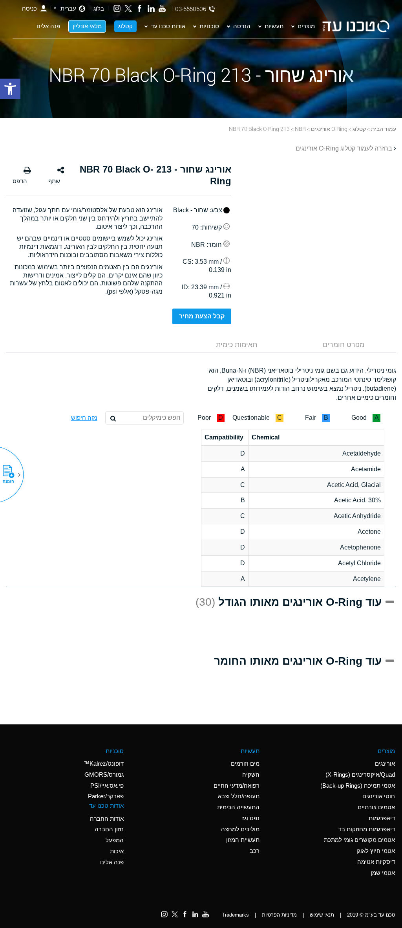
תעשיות (274, 26)
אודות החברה (107, 818)
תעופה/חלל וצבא (238, 796)
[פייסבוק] (139, 8)
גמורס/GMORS (104, 774)
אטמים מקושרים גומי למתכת (359, 839)
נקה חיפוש (84, 417)
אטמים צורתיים (376, 807)
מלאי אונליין (87, 26)
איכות (117, 851)
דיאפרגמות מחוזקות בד (366, 829)
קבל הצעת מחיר (202, 316)
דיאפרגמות (382, 818)
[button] (11, 474)
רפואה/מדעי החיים (236, 785)
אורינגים (385, 763)
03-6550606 (190, 9)
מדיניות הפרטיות (279, 915)
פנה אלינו (48, 26)
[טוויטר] (128, 8)
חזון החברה (109, 829)
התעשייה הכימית (238, 807)
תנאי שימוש (322, 915)
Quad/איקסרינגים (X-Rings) (360, 774)
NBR (300, 128)
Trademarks (235, 915)
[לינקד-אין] (151, 8)
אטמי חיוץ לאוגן (375, 850)
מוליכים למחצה (240, 829)
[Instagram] (117, 8)
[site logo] (355, 26)
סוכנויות (209, 26)
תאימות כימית (236, 345)
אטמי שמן (383, 872)
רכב (254, 850)
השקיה (250, 774)
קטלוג (125, 26)
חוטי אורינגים (378, 796)
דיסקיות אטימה (376, 861)
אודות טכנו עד (168, 26)
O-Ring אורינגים (329, 128)
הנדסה (241, 26)
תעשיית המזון (242, 839)
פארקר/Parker (106, 796)
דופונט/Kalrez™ (104, 763)
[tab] (343, 345)
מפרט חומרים (343, 345)
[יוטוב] (162, 8)
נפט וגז (250, 818)
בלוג (98, 8)
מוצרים (306, 26)
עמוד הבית (383, 128)
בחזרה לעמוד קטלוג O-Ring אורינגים (344, 148)
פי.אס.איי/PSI (107, 785)
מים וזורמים (245, 763)
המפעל (115, 840)
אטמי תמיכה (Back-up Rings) (357, 785)
